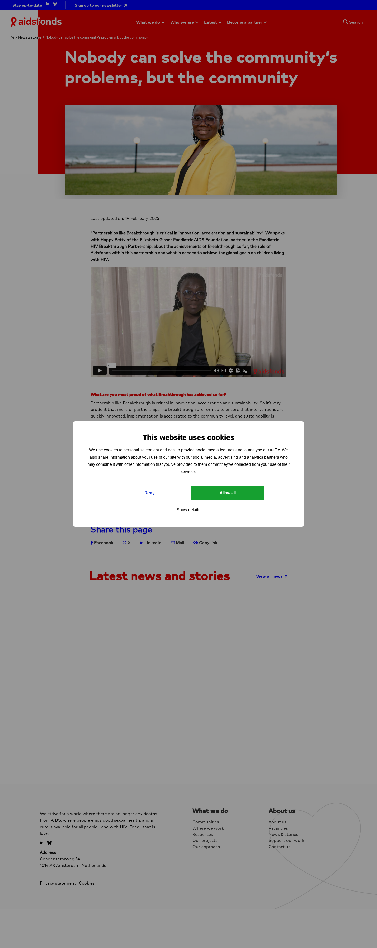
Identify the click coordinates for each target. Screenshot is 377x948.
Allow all (228, 493)
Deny (149, 493)
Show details (188, 510)
